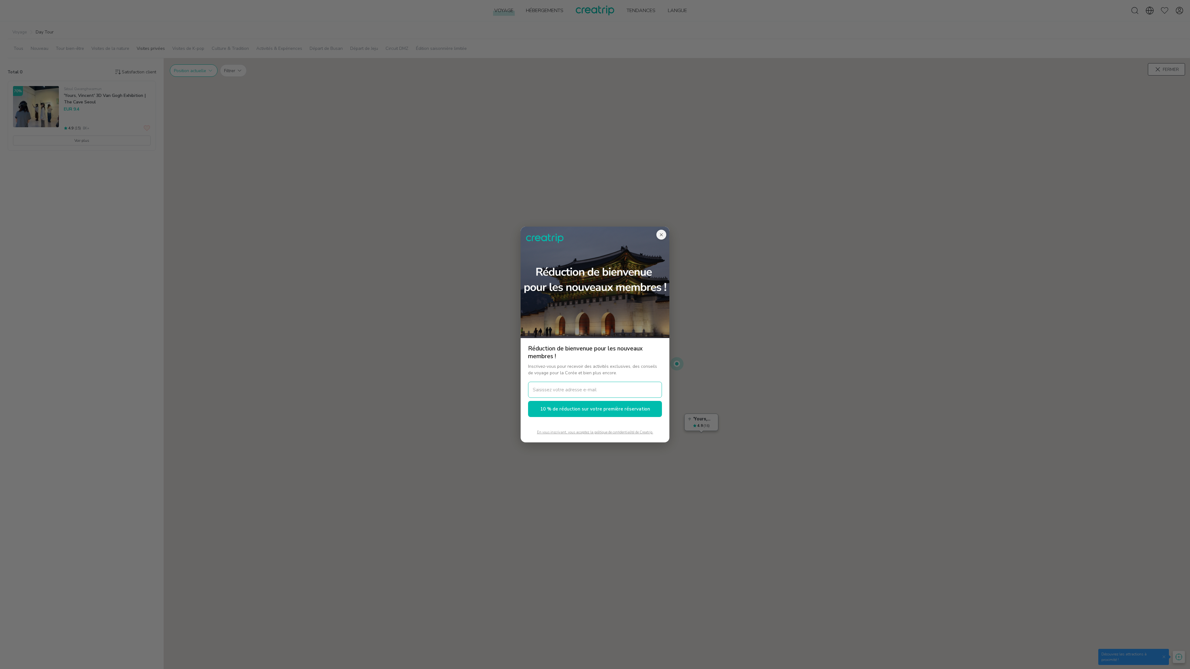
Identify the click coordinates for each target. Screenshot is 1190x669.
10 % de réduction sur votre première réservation (595, 409)
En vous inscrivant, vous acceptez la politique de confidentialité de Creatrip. (595, 432)
